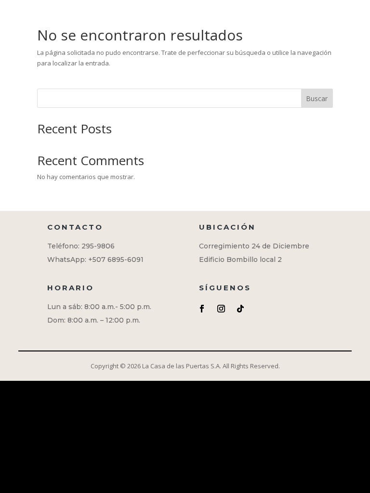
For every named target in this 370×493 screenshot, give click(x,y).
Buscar (317, 98)
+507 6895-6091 (116, 259)
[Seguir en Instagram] (221, 308)
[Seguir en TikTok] (240, 308)
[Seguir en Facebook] (202, 308)
